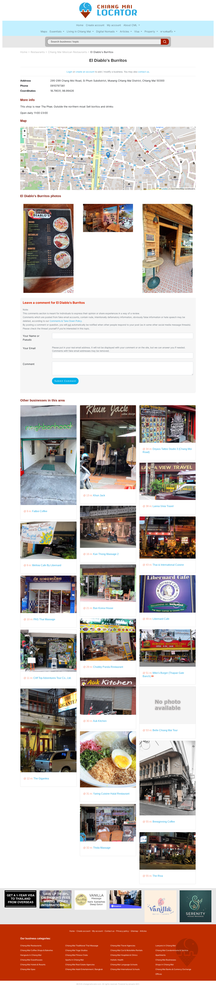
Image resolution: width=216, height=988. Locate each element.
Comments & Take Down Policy (66, 321)
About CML (130, 25)
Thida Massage (102, 847)
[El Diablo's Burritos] (48, 248)
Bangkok (99, 969)
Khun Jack (99, 495)
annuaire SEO (133, 984)
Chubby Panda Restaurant (108, 667)
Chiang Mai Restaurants (30, 945)
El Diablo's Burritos (101, 52)
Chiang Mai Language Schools (123, 964)
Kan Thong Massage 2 (106, 554)
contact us (143, 71)
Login (69, 71)
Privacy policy (122, 931)
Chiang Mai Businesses (165, 960)
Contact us (109, 931)
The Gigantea (41, 778)
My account (114, 25)
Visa (137, 31)
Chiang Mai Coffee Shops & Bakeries (36, 950)
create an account (85, 71)
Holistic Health (116, 960)
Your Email (29, 348)
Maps (44, 31)
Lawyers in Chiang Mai (165, 945)
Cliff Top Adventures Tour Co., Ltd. (52, 678)
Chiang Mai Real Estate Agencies (80, 964)
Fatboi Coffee (39, 511)
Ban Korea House (103, 608)
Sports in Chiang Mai (74, 960)
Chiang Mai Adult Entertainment (79, 969)
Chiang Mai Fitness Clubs (76, 955)
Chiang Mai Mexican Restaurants (67, 52)
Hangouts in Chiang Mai (30, 955)
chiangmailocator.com (92, 984)
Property (150, 31)
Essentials (56, 31)
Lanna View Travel (163, 506)
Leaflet (164, 188)
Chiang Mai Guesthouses (31, 960)
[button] (108, 155)
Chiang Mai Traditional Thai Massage (81, 945)
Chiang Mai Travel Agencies (122, 945)
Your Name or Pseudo (31, 337)
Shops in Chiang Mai (164, 964)
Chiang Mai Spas (27, 969)
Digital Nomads (105, 31)
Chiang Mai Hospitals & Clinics (123, 955)
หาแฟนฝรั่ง (166, 31)
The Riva (158, 876)
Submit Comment (65, 381)
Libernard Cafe (161, 619)
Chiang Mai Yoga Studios (76, 950)
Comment (28, 364)
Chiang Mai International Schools (125, 969)
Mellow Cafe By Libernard (46, 565)
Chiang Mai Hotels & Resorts (32, 964)
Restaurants (38, 52)
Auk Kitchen (100, 721)
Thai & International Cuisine (168, 564)
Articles (125, 31)
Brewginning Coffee (164, 821)
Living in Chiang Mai (79, 31)
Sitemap (134, 931)
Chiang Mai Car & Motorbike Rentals (126, 950)
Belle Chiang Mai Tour (165, 730)
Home (79, 25)
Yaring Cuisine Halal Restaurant (111, 793)
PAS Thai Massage (44, 619)
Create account (95, 25)
